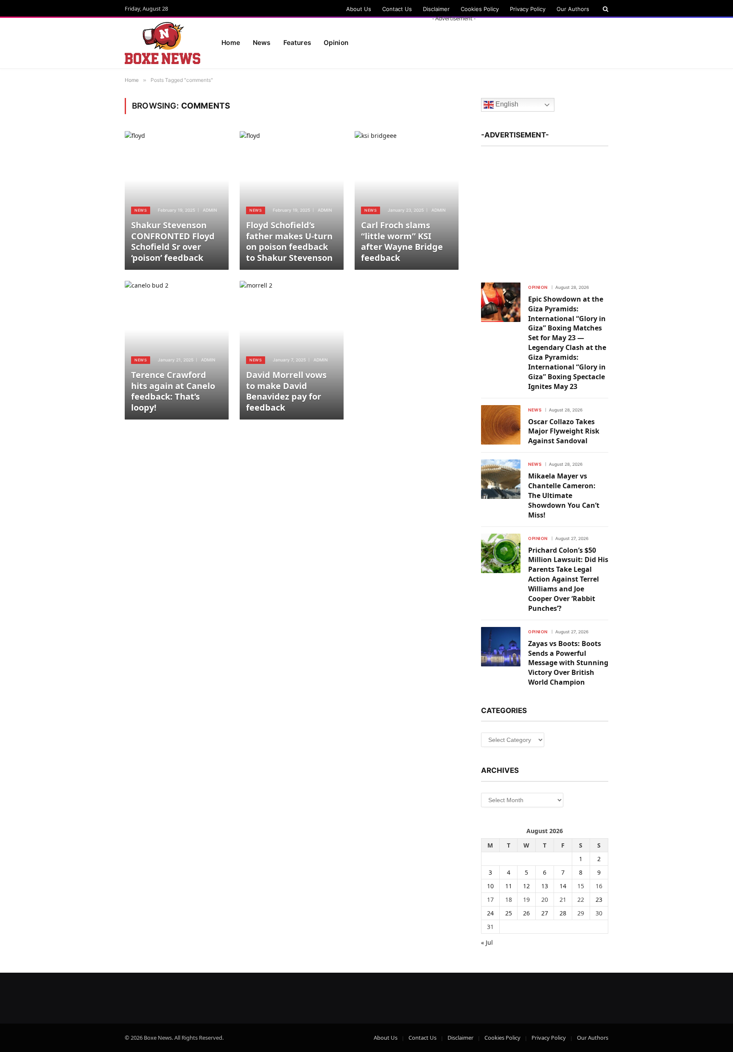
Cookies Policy (480, 9)
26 (526, 913)
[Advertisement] (453, 41)
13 (544, 886)
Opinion (538, 287)
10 (490, 886)
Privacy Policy (528, 9)
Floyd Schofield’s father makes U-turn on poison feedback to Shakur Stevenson (289, 241)
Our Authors (573, 9)
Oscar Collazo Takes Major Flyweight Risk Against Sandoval (563, 431)
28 (563, 913)
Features (297, 43)
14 (563, 886)
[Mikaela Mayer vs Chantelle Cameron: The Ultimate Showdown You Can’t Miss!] (500, 479)
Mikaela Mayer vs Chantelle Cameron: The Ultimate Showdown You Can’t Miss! (563, 495)
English (506, 104)
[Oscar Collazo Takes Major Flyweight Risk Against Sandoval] (500, 425)
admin (210, 210)
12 (526, 886)
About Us (358, 9)
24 (490, 913)
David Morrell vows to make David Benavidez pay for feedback (286, 391)
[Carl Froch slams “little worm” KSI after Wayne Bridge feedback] (407, 200)
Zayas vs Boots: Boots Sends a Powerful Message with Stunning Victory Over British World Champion (568, 663)
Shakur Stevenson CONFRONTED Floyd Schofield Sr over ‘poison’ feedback (173, 241)
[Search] (604, 9)
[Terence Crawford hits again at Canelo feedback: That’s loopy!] (177, 350)
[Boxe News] (162, 43)
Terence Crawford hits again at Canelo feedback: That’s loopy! (173, 391)
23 (599, 899)
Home (230, 43)
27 (544, 913)
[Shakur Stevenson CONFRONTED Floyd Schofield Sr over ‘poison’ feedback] (177, 200)
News (262, 43)
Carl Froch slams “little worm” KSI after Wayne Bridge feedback (402, 241)
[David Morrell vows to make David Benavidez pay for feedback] (292, 350)
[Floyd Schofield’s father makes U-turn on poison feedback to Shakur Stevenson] (292, 200)
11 (508, 886)
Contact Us (397, 9)
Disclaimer (436, 9)
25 (508, 913)
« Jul (487, 942)
